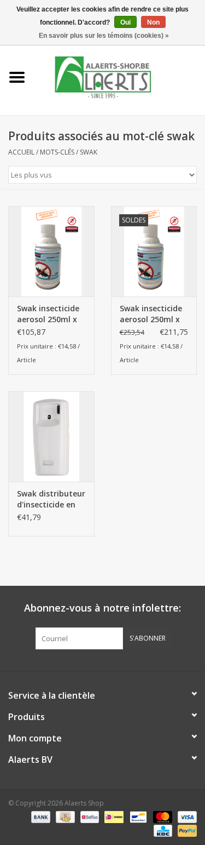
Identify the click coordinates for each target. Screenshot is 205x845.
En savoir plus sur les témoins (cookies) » (104, 35)
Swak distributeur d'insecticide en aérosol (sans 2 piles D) (51, 499)
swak (88, 152)
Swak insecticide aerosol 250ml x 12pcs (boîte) (151, 314)
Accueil (21, 152)
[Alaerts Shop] (120, 76)
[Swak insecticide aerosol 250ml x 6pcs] (51, 251)
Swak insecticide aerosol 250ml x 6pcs (48, 314)
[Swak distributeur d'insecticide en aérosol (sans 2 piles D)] (51, 436)
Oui (125, 22)
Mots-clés (57, 152)
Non (153, 22)
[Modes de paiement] (39, 816)
